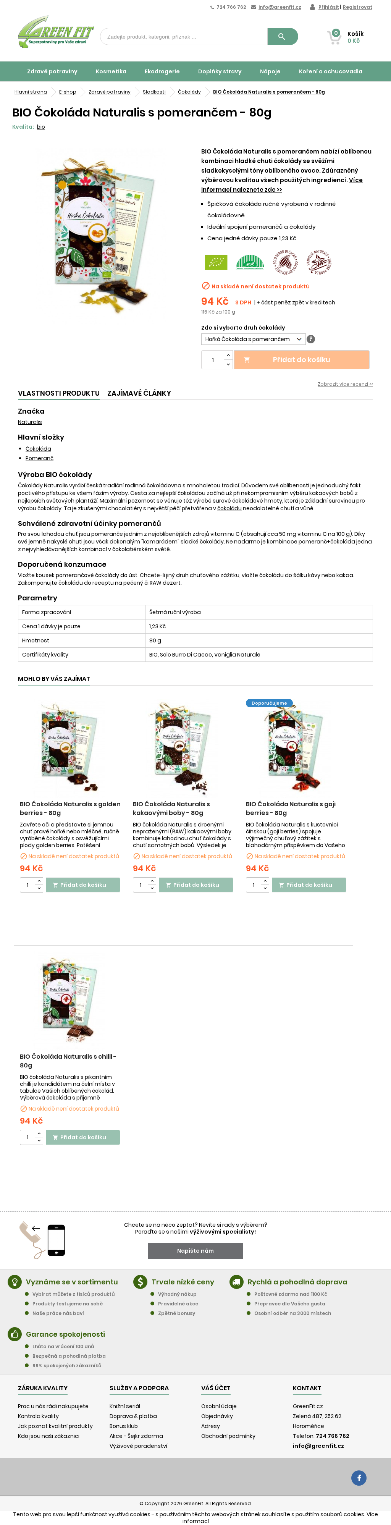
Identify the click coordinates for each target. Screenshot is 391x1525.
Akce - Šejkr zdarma (136, 1436)
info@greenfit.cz (280, 7)
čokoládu (229, 508)
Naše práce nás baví (58, 1313)
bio (41, 127)
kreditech (322, 302)
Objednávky (217, 1416)
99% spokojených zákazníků (66, 1365)
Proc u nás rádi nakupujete (53, 1406)
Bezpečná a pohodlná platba (69, 1356)
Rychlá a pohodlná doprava (297, 1282)
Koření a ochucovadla (330, 71)
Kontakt (307, 1388)
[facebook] (359, 1478)
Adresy (210, 1426)
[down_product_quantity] (39, 889)
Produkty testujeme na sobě (67, 1303)
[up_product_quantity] (39, 881)
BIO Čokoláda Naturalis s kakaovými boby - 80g (171, 808)
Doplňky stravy (220, 71)
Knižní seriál (125, 1406)
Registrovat (357, 7)
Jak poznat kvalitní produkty (55, 1426)
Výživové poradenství (138, 1446)
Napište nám (195, 1251)
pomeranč (39, 458)
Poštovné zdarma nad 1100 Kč (290, 1294)
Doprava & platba (133, 1416)
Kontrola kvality (38, 1416)
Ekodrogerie (162, 71)
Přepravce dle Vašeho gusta (289, 1303)
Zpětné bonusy (176, 1313)
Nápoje (270, 71)
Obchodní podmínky (228, 1436)
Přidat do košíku (287, 359)
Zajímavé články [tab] (139, 393)
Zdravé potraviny (52, 71)
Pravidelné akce (178, 1303)
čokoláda (38, 449)
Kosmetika (111, 71)
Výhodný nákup (177, 1294)
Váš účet (216, 1388)
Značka (31, 411)
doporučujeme (269, 703)
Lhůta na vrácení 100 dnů (63, 1346)
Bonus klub (124, 1426)
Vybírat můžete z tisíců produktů (73, 1294)
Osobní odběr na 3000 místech (292, 1313)
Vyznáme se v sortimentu (72, 1282)
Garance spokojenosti (65, 1334)
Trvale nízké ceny (183, 1282)
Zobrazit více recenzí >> (345, 384)
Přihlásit (328, 7)
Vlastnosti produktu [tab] (59, 393)
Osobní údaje (219, 1406)
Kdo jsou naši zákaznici (48, 1436)
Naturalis (30, 422)
